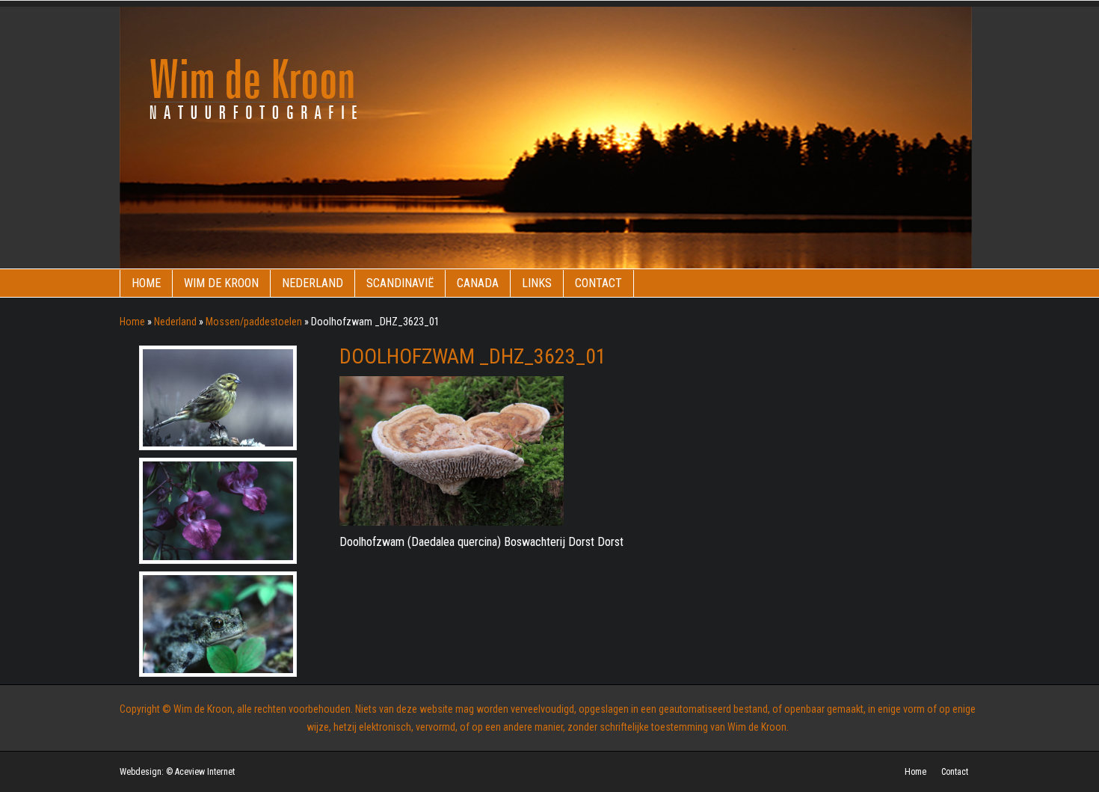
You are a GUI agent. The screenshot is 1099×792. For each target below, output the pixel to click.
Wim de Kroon (221, 283)
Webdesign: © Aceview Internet (177, 772)
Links (537, 283)
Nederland (312, 283)
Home (146, 283)
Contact (598, 283)
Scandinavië (400, 283)
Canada (478, 283)
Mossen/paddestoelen (254, 322)
